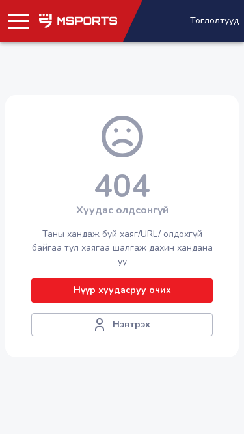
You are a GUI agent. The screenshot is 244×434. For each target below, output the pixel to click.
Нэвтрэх (131, 324)
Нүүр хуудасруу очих (122, 290)
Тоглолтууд (214, 20)
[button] (18, 20)
